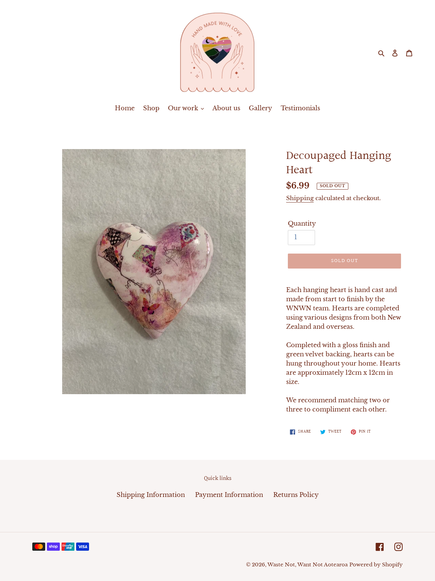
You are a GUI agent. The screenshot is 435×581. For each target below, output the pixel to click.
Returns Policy (296, 495)
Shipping (300, 198)
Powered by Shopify (376, 564)
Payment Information (229, 495)
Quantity (302, 223)
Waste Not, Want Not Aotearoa (307, 564)
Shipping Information (151, 495)
